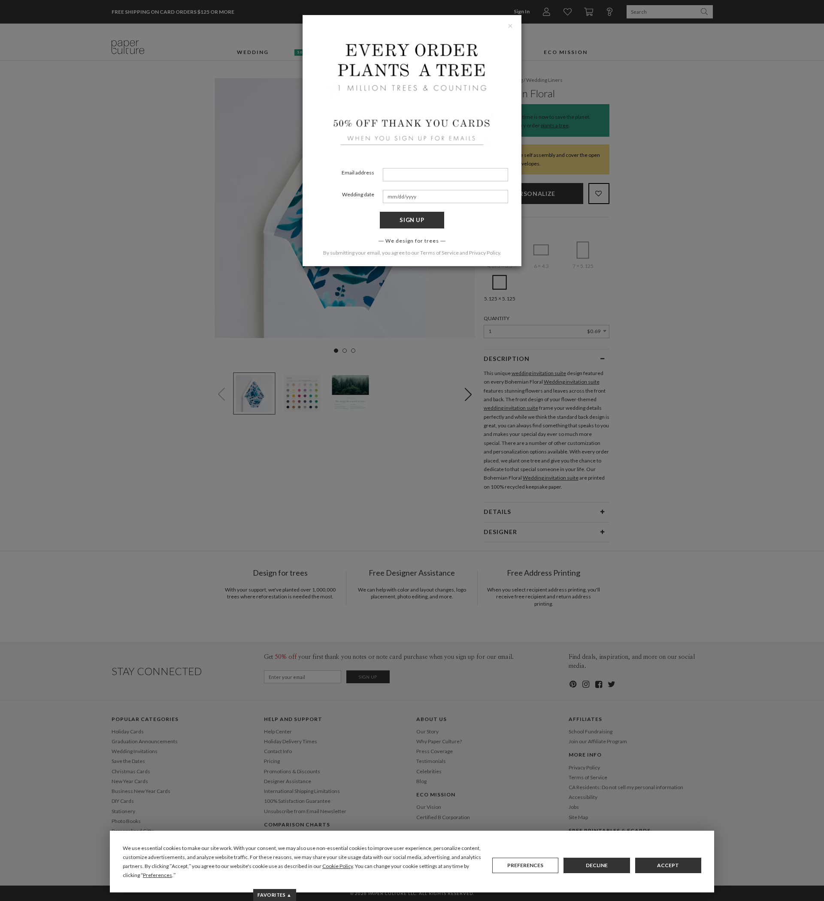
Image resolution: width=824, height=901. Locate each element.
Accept (668, 865)
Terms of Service (439, 252)
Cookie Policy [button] (337, 866)
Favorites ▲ (274, 895)
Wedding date (358, 194)
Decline (597, 865)
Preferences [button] (157, 875)
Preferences (525, 865)
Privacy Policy (484, 252)
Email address (358, 172)
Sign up (412, 219)
